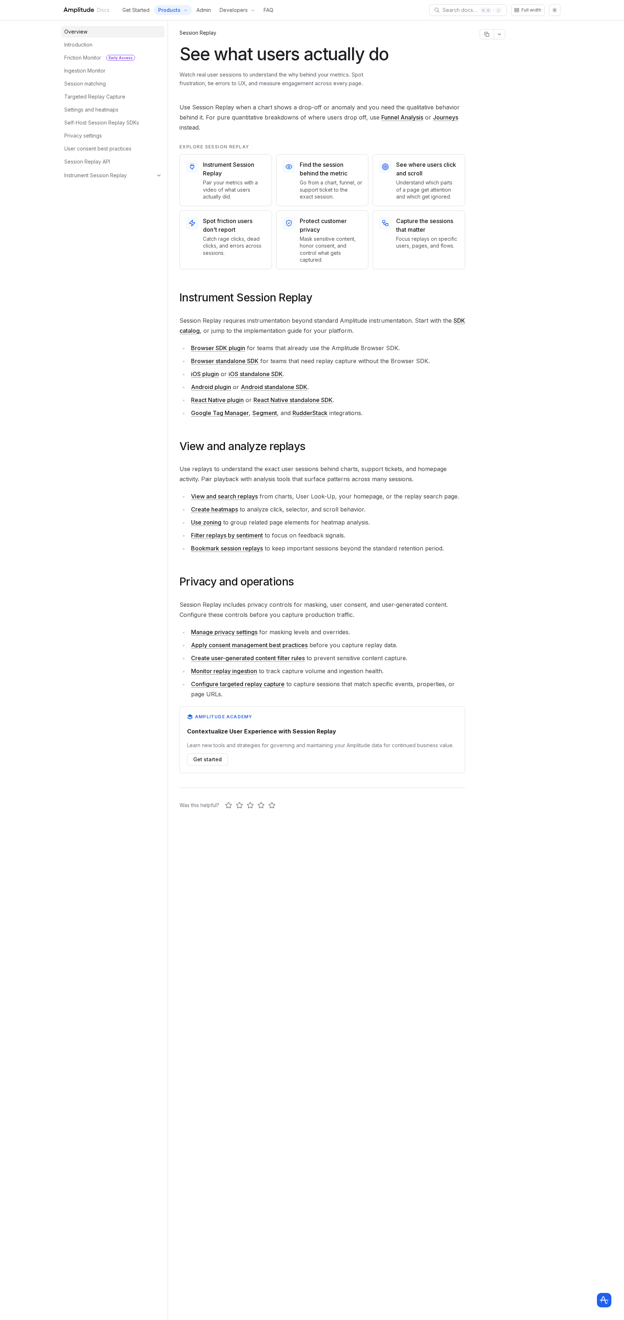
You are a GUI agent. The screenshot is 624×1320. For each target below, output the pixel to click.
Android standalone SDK (274, 387)
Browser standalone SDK (225, 361)
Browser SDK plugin (218, 348)
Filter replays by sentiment (227, 535)
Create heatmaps (214, 509)
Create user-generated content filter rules (248, 658)
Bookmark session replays (227, 548)
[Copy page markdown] (487, 34)
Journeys (445, 117)
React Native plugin (217, 400)
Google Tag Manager (220, 413)
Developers (234, 10)
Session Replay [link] (197, 33)
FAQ (268, 10)
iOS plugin (205, 374)
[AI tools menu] (499, 34)
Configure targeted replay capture (238, 684)
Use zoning (206, 522)
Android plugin (211, 387)
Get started (207, 759)
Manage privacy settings (224, 632)
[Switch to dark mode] (554, 10)
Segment (264, 413)
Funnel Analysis (402, 117)
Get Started (136, 10)
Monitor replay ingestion (224, 671)
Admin (203, 10)
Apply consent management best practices (249, 645)
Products (169, 10)
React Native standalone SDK (293, 400)
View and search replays (224, 496)
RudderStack (310, 413)
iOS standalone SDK (256, 374)
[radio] (229, 805)
